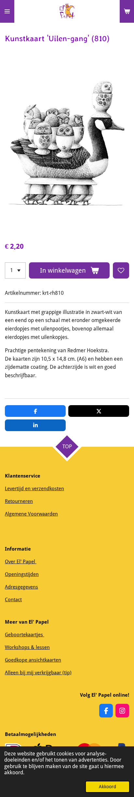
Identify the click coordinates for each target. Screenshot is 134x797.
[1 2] (15, 270)
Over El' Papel (20, 562)
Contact (13, 600)
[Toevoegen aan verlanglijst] (121, 270)
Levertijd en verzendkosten (34, 489)
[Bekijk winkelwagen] (127, 11)
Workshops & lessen (27, 647)
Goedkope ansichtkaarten (33, 660)
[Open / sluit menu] (7, 11)
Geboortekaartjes (24, 635)
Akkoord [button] (107, 786)
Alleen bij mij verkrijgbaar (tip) (38, 673)
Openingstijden (22, 574)
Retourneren (19, 501)
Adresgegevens (21, 587)
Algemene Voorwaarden (31, 514)
